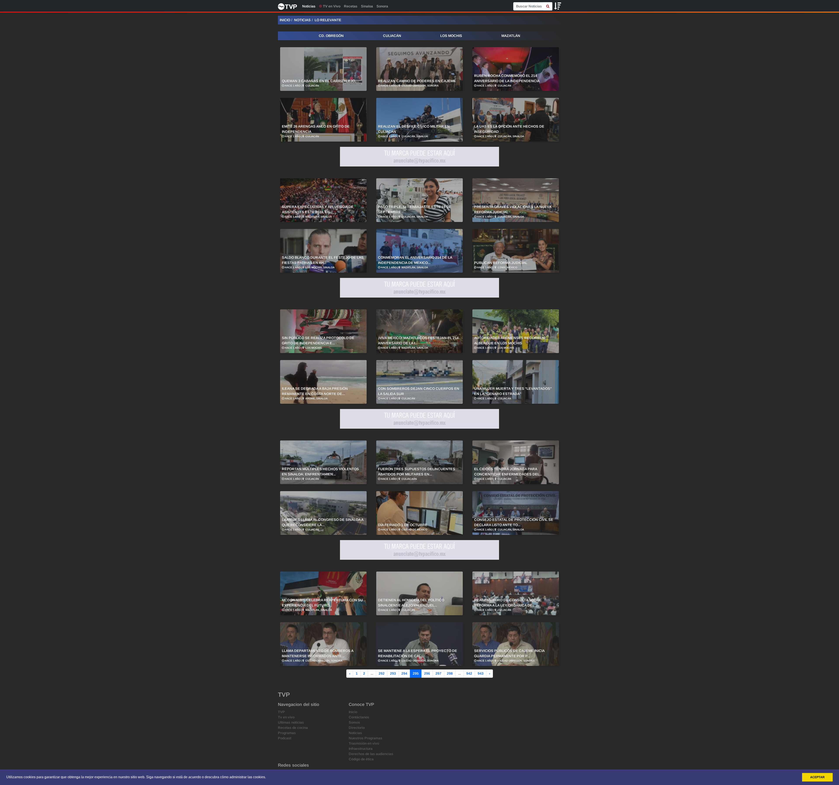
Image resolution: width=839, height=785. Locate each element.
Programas (287, 733)
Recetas (350, 6)
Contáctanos (359, 717)
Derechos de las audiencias (371, 754)
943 (481, 673)
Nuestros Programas (365, 738)
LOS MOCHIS (451, 36)
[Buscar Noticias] (547, 6)
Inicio (285, 20)
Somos (354, 722)
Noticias (308, 6)
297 (438, 673)
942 (469, 673)
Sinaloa (367, 6)
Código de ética (361, 759)
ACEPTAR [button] (817, 777)
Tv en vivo (286, 717)
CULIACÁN (392, 36)
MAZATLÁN (510, 36)
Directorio (357, 728)
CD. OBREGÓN (331, 36)
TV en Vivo (331, 6)
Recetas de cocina (293, 728)
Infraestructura (361, 748)
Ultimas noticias (291, 722)
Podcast (284, 738)
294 (404, 673)
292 (382, 673)
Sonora (382, 6)
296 (427, 673)
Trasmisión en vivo (364, 743)
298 (450, 673)
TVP (281, 712)
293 (393, 673)
